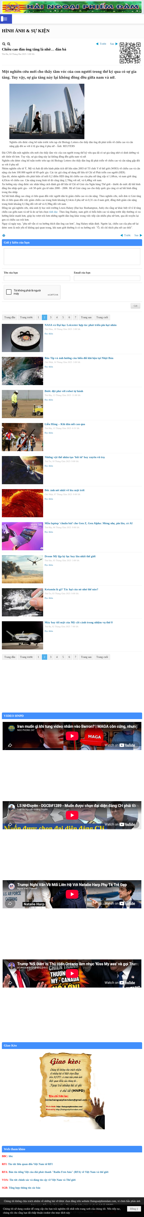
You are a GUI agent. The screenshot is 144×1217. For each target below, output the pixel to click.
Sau (112, 43)
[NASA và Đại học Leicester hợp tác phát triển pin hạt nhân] (22, 338)
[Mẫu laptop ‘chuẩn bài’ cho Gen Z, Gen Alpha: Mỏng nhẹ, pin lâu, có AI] (22, 536)
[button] (5, 19)
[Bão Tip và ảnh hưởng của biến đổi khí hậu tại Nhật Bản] (22, 371)
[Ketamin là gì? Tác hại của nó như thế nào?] (22, 602)
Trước (103, 43)
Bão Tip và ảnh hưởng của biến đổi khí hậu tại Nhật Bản (79, 358)
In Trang (4, 235)
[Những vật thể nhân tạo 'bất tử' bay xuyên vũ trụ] (22, 470)
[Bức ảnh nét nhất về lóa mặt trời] (22, 503)
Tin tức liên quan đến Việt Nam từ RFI (30, 1164)
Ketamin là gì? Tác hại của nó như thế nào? (71, 589)
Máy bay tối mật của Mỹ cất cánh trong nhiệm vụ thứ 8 (79, 622)
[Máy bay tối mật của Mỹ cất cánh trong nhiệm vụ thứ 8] (22, 635)
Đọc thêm (49, 334)
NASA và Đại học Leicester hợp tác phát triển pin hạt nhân (80, 324)
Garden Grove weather (72, 711)
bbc (11, 1156)
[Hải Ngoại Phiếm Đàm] (72, 7)
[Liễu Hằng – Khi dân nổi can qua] (22, 437)
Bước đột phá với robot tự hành (64, 391)
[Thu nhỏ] (4, 44)
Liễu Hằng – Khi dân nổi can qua (65, 424)
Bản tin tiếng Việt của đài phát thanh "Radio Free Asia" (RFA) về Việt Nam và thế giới (58, 1172)
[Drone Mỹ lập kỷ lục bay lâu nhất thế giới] (22, 569)
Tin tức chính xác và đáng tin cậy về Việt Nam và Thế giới (42, 1180)
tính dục (53, 211)
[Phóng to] (9, 44)
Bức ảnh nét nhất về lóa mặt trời (64, 490)
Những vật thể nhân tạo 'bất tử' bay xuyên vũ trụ (75, 457)
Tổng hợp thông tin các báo (24, 1187)
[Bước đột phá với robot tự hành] (22, 404)
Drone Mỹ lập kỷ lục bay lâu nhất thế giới (70, 556)
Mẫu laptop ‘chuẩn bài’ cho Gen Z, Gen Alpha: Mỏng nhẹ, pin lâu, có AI (89, 523)
